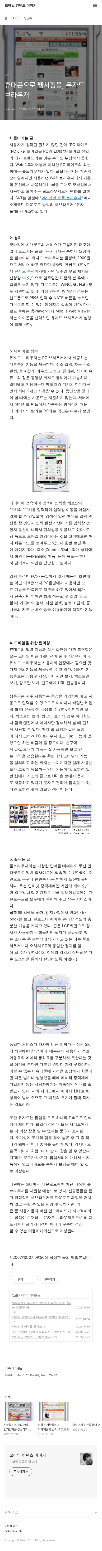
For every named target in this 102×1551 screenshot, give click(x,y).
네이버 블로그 (12, 1526)
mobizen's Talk (13, 1531)
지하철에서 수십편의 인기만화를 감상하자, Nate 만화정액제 (41, 1305)
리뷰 (15, 1295)
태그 (15, 18)
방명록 (28, 18)
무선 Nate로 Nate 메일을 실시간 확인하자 (38, 1331)
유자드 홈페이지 (28, 271)
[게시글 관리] (33, 1279)
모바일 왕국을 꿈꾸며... (24, 1462)
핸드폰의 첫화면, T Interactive (31, 1337)
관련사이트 (11, 1512)
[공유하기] (27, 1279)
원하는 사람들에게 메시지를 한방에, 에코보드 (41, 1317)
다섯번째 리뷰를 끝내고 (27, 1326)
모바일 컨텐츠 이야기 (21, 6)
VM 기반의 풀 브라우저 (61, 197)
